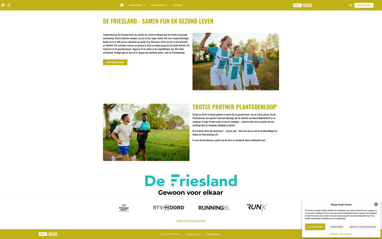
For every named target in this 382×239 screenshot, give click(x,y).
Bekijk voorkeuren (363, 226)
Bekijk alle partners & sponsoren (191, 220)
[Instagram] (8, 5)
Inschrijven (136, 5)
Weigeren (336, 226)
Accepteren (315, 226)
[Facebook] (3, 5)
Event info (157, 5)
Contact (178, 5)
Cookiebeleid (334, 233)
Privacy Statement (345, 233)
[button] (376, 204)
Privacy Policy (193, 234)
